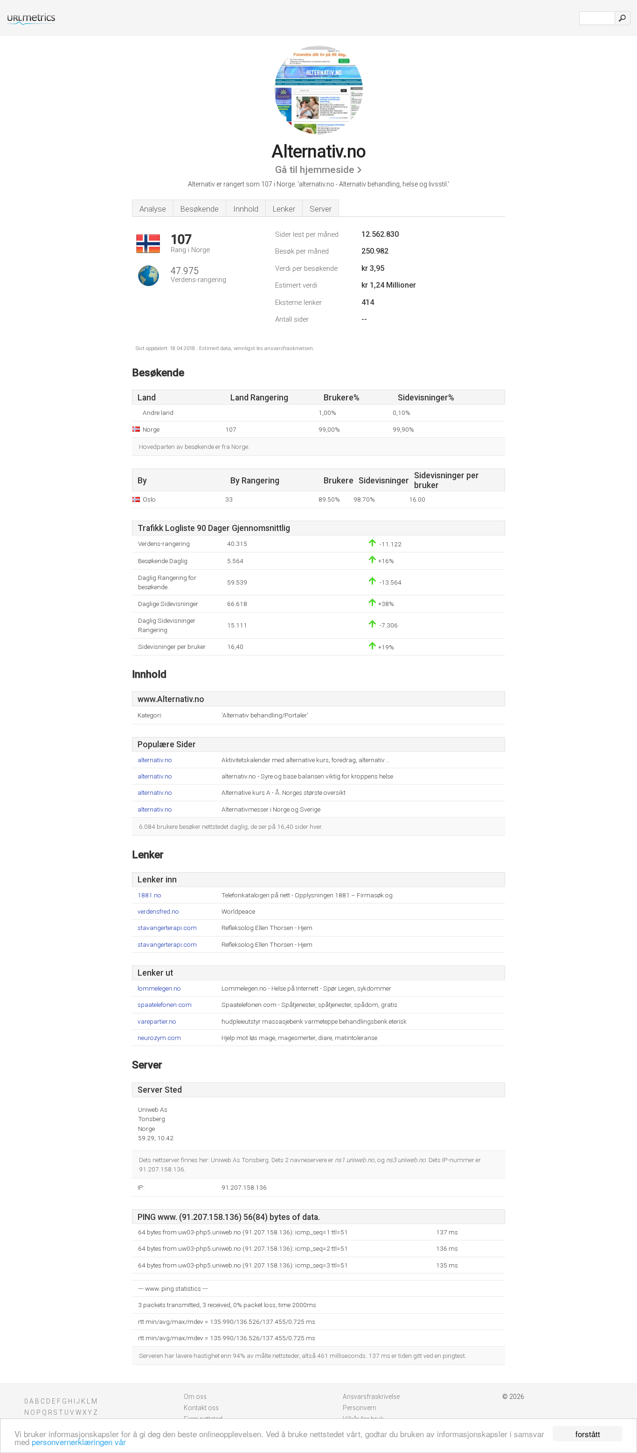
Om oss (195, 1396)
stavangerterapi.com (167, 927)
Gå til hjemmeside (314, 169)
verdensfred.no (158, 911)
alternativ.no (155, 760)
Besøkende (199, 208)
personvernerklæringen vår (79, 1441)
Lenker (284, 208)
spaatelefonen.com (165, 1004)
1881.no (149, 895)
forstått (587, 1433)
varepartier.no (157, 1021)
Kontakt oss (201, 1408)
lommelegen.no (159, 988)
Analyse (152, 208)
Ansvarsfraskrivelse (371, 1396)
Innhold (245, 208)
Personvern (359, 1408)
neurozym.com (159, 1037)
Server (321, 208)
